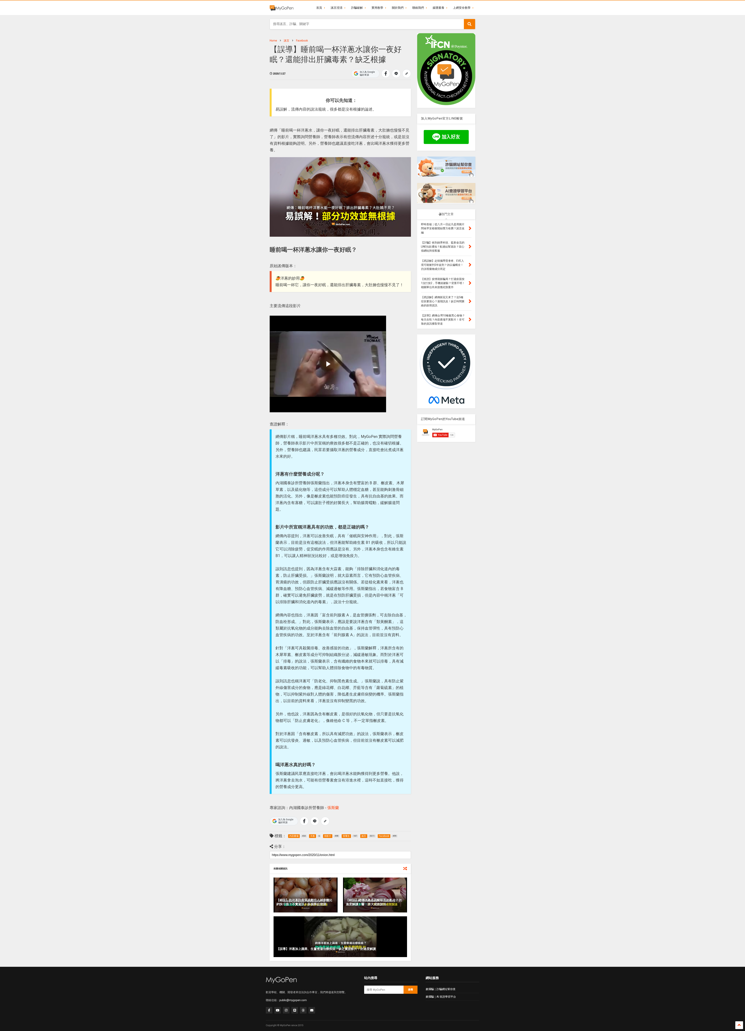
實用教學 (377, 8)
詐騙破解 (357, 8)
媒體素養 (438, 8)
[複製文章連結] (406, 73)
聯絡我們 (418, 8)
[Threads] (303, 1010)
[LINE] (294, 1010)
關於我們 (398, 8)
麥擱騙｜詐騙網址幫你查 (441, 989)
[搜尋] (469, 24)
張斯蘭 (333, 807)
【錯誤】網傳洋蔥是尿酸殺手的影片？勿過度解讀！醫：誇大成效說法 (374, 902)
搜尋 (410, 989)
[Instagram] (286, 1010)
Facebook (302, 40)
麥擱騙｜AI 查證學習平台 (441, 996)
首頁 (319, 8)
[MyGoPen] (281, 8)
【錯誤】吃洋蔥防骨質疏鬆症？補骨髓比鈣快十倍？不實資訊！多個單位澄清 (304, 902)
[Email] (311, 1010)
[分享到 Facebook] (385, 73)
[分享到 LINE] (396, 73)
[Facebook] (269, 1010)
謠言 (286, 40)
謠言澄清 (336, 8)
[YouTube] (277, 1010)
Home (273, 40)
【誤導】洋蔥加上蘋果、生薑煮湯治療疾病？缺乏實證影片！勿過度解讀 (326, 949)
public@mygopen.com (293, 1000)
